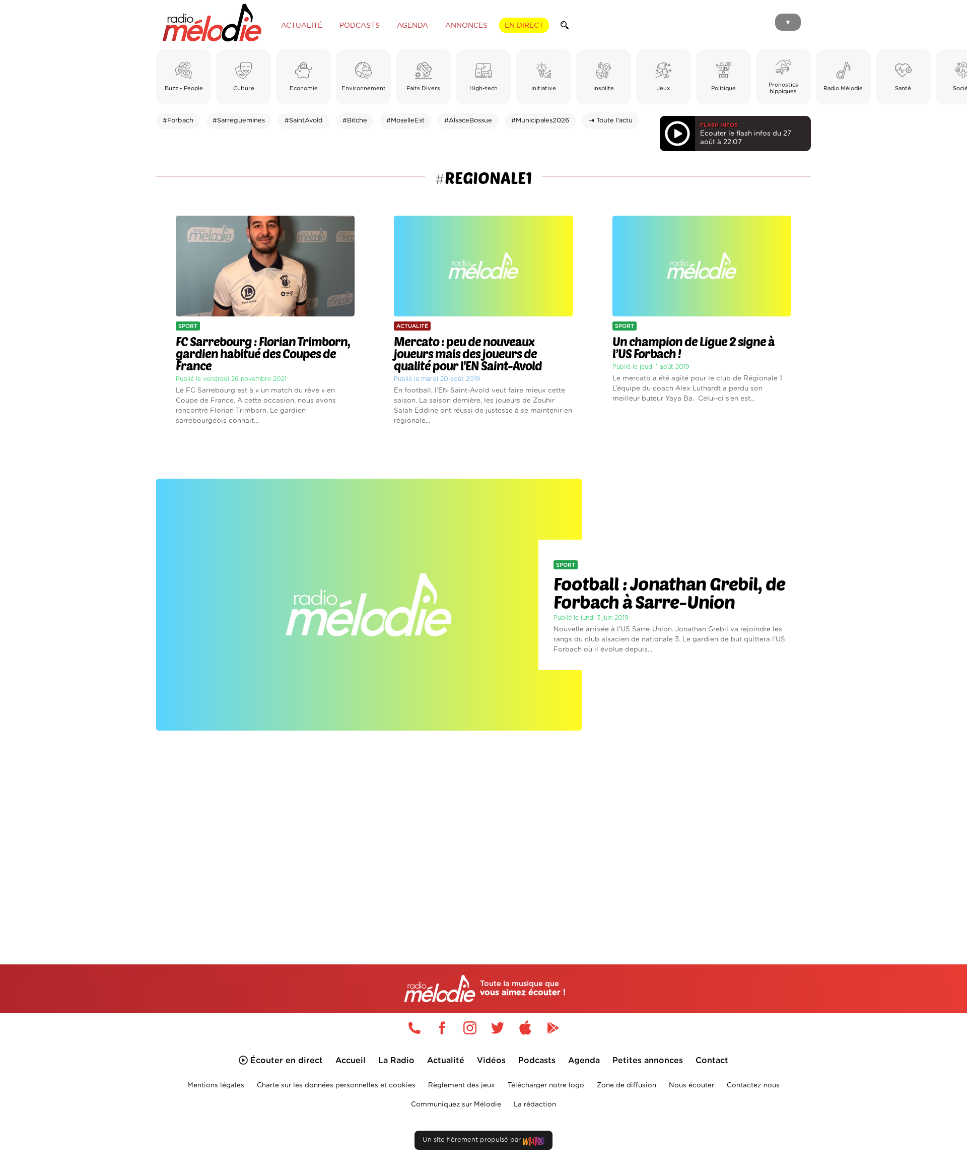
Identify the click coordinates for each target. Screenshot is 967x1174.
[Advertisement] (483, 835)
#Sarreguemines (239, 120)
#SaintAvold (304, 120)
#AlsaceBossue (468, 120)
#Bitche (354, 120)
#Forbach (178, 120)
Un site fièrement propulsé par (473, 1140)
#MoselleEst (405, 120)
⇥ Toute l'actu (611, 120)
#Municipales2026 (540, 120)
